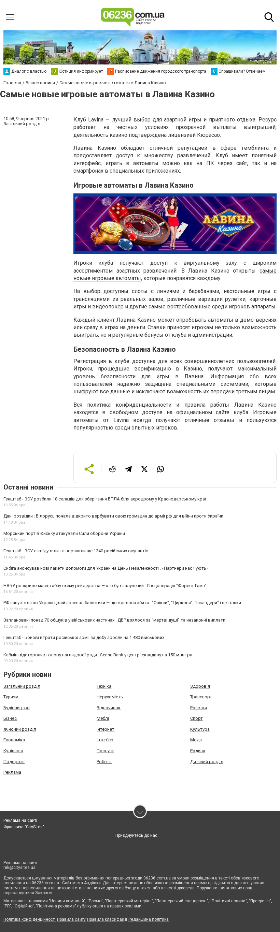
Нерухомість (110, 696)
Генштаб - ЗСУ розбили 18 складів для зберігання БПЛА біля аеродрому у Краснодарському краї (104, 498)
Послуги (105, 750)
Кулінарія (13, 750)
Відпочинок (109, 707)
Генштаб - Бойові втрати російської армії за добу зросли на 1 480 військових (83, 637)
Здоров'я (200, 686)
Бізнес (10, 718)
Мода (196, 739)
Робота (104, 761)
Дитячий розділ (206, 761)
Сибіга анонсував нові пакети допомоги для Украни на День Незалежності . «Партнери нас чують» (105, 568)
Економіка (14, 739)
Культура (200, 729)
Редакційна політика (148, 919)
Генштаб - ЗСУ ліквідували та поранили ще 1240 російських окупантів (76, 550)
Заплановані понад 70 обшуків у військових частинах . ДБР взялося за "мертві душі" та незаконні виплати (114, 620)
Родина (197, 750)
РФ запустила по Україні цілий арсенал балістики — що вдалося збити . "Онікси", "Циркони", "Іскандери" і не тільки (122, 602)
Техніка (104, 686)
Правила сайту (71, 919)
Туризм (10, 696)
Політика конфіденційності (29, 919)
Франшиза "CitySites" (23, 827)
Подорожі (14, 761)
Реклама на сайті (20, 820)
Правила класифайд (107, 919)
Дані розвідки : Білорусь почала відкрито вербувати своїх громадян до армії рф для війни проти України (113, 516)
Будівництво (16, 707)
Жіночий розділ (19, 729)
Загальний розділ (21, 686)
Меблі (103, 718)
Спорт (196, 718)
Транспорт (201, 696)
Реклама (12, 772)
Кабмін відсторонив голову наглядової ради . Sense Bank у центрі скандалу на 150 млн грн (97, 654)
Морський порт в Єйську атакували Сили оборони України (64, 533)
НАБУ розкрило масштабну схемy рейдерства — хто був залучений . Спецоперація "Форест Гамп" (105, 585)
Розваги (198, 707)
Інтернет (105, 729)
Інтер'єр (105, 739)
